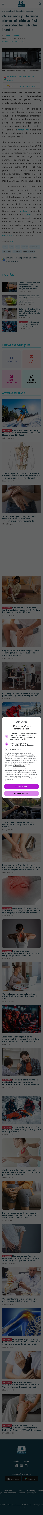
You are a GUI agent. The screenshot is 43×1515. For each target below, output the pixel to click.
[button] (21, 749)
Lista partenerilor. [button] (19, 766)
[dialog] (21, 757)
